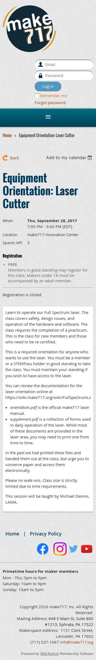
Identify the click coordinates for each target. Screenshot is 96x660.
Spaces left (12, 242)
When (8, 220)
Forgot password (50, 102)
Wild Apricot (49, 654)
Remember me (53, 95)
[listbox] (69, 157)
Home (7, 135)
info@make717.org (76, 642)
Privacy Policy (46, 533)
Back (14, 157)
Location (10, 234)
